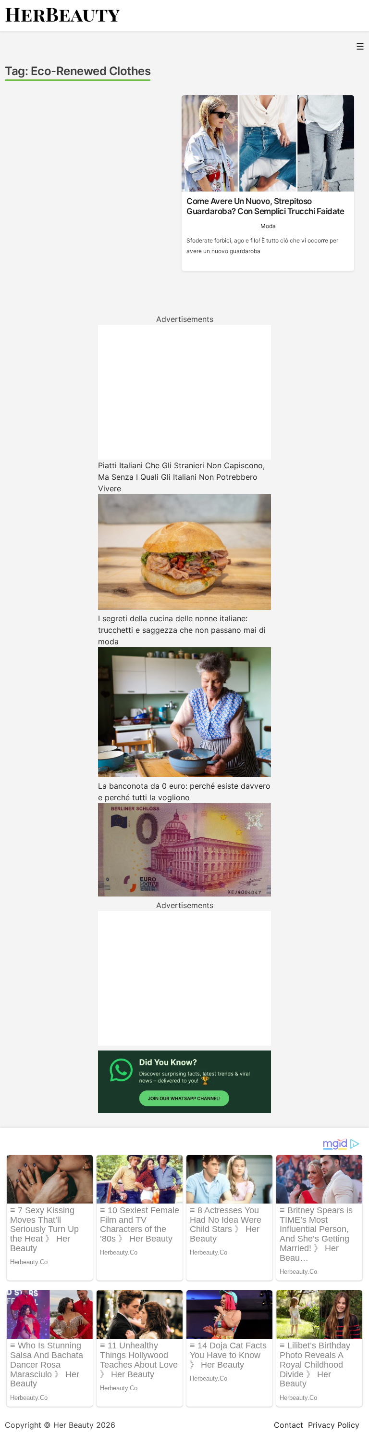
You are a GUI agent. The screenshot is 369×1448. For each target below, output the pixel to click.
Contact (288, 1425)
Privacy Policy (333, 1425)
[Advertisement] (184, 392)
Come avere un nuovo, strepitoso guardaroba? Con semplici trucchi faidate (265, 206)
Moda (268, 226)
